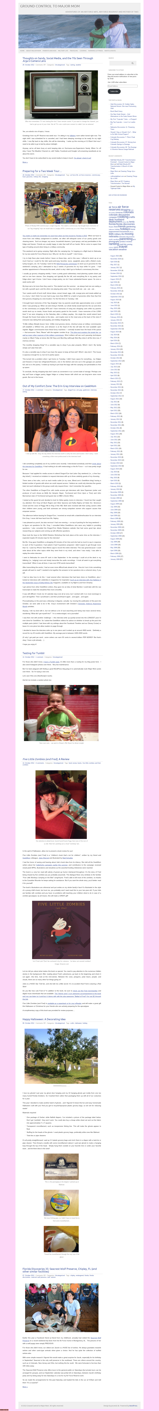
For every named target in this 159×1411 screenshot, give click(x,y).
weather (78, 65)
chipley (72, 1275)
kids (111, 233)
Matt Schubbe (68, 858)
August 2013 (114, 364)
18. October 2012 (28, 175)
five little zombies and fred (91, 763)
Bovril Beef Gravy (116, 111)
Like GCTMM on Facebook (118, 195)
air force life (74, 175)
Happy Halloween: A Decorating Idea (44, 1019)
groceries (29, 177)
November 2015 (115, 291)
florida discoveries (125, 224)
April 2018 (113, 262)
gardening (130, 226)
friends (122, 226)
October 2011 (114, 428)
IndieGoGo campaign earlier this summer (51, 865)
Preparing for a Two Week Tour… (42, 171)
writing (25, 392)
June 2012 (113, 405)
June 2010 (113, 475)
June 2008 (113, 545)
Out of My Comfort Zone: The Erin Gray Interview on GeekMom (59, 386)
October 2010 (115, 463)
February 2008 (115, 556)
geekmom (86, 390)
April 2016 (113, 282)
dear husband (116, 219)
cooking (122, 217)
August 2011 (114, 434)
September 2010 (116, 466)
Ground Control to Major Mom (50, 6)
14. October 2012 (28, 657)
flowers (111, 227)
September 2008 (116, 536)
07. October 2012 (28, 1275)
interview (93, 390)
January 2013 (115, 384)
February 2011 (115, 451)
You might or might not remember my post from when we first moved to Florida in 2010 (55, 236)
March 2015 (114, 314)
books (80, 763)
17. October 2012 (28, 390)
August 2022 (114, 256)
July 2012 (113, 402)
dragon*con (72, 390)
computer (113, 217)
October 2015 (115, 294)
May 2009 (113, 512)
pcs (134, 239)
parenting (126, 239)
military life (37, 177)
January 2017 (115, 267)
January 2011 (114, 454)
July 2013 (113, 367)
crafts (72, 1023)
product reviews (126, 241)
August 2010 (114, 469)
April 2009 (113, 515)
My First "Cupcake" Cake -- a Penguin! (123, 119)
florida (87, 1275)
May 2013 (113, 372)
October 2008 (115, 533)
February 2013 (115, 381)
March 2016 (114, 285)
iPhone (131, 231)
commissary (96, 175)
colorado (128, 212)
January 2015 (115, 320)
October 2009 (115, 498)
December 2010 (115, 457)
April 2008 (113, 550)
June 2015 (113, 305)
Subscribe (114, 91)
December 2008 (115, 527)
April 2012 (113, 410)
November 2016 (115, 270)
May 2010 (113, 477)
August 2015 (114, 299)
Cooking (83, 51)
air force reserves (85, 175)
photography (114, 241)
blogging (125, 209)
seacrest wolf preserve (38, 1277)
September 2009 (116, 501)
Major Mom (114, 171)
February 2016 (115, 288)
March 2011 (114, 448)
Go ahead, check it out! (82, 158)
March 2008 (114, 553)
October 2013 (115, 358)
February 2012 (115, 416)
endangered (80, 1275)
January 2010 (115, 489)
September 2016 (116, 276)
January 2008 (115, 559)
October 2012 (115, 393)
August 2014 (114, 332)
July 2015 (113, 302)
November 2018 (115, 259)
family (132, 221)
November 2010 (115, 460)
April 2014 (113, 340)
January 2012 (115, 419)
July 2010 (113, 472)
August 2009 (114, 504)
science (111, 247)
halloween (78, 1023)
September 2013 (116, 361)
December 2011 (115, 422)
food (24, 177)
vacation (113, 249)
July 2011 (113, 437)
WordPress (133, 1406)
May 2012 (113, 407)
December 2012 (115, 387)
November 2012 (115, 390)
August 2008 (114, 539)
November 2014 (115, 326)
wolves (53, 1277)
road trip (122, 244)
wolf (48, 1277)
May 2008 (113, 547)
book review (73, 763)
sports (116, 247)
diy (128, 222)
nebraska (113, 236)
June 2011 (113, 440)
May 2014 (113, 337)
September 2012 (116, 396)
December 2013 (115, 352)
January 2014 (115, 349)
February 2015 (115, 317)
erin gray (79, 390)
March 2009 (114, 518)
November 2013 (115, 355)
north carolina (114, 239)
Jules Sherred (44, 858)
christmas (119, 212)
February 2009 (115, 521)
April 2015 (113, 311)
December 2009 (115, 492)
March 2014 (114, 343)
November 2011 (115, 425)
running (129, 244)
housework (124, 231)
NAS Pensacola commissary (66, 264)
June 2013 (113, 370)
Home (22, 51)
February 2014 (115, 346)
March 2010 (114, 483)
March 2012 (114, 413)
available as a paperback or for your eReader (65, 1003)
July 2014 (113, 335)
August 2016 (114, 279)
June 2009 (113, 510)
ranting (72, 65)
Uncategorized (60, 65)
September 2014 (116, 329)
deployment (115, 221)
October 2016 (115, 273)
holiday (85, 1023)
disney (124, 222)
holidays (125, 228)
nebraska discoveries (126, 237)
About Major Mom (33, 51)
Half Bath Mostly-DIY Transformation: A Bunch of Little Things (121, 166)
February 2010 (115, 486)
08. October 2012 (28, 1023)
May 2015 (113, 308)
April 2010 (113, 480)
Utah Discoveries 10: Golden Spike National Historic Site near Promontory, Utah (123, 106)
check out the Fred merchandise (85, 991)
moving (129, 233)
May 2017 (113, 264)
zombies (25, 765)
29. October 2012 (28, 65)
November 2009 (115, 495)
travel (123, 246)
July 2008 (113, 542)
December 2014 (115, 323)
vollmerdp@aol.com (117, 176)
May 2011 (113, 442)
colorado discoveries (119, 214)
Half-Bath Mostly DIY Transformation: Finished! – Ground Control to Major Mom (123, 162)
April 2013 (113, 375)
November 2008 (115, 530)
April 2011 (113, 445)
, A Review (46, 759)
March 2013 (114, 378)
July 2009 (113, 507)
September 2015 (116, 297)
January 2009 (115, 524)
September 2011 (115, 431)
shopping (45, 177)
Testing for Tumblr (34, 653)
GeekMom (26, 858)
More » (25, 162)
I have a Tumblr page (51, 662)
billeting (73, 136)
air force (113, 207)
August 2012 (114, 399)
